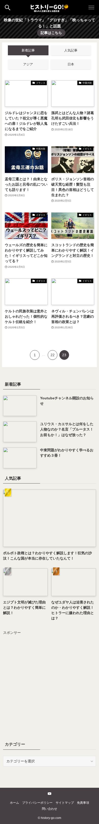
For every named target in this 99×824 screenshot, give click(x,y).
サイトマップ (65, 802)
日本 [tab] (71, 64)
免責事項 (83, 802)
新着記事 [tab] (28, 50)
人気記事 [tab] (70, 50)
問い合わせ (49, 808)
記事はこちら (51, 33)
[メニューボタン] (91, 7)
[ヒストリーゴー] (49, 7)
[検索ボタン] (7, 7)
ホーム (14, 802)
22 (53, 355)
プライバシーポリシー (37, 802)
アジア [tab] (28, 64)
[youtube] (49, 793)
